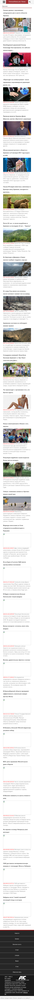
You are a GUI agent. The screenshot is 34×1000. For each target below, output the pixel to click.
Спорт (17, 950)
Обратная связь (17, 972)
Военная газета (17, 944)
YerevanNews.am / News (17, 1)
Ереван (17, 939)
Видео (17, 961)
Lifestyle (17, 955)
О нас (17, 966)
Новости (17, 933)
